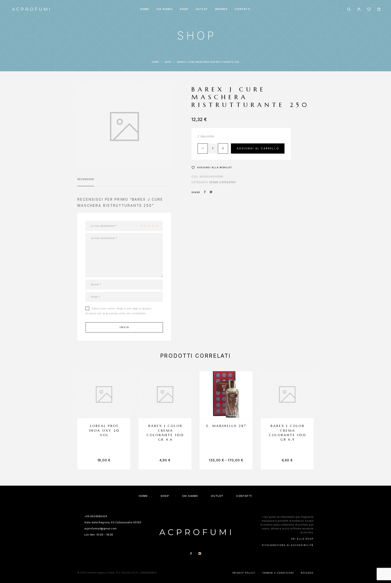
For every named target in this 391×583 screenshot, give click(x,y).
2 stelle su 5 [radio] (145, 225)
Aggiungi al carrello (258, 148)
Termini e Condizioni (278, 573)
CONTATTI (242, 9)
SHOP (184, 9)
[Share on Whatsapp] (211, 192)
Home (155, 62)
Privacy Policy (244, 573)
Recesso (307, 573)
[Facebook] (191, 553)
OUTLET (202, 9)
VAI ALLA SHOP (302, 539)
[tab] (85, 181)
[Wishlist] (369, 9)
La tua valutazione (104, 225)
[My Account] (359, 9)
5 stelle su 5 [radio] (156, 225)
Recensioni (85, 179)
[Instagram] (200, 553)
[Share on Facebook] (205, 192)
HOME (144, 9)
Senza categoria (222, 182)
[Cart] (379, 9)
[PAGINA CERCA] (349, 9)
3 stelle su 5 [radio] (148, 225)
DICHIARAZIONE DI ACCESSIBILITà (288, 545)
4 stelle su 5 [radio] (152, 225)
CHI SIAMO (164, 9)
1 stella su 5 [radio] (141, 225)
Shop (168, 62)
